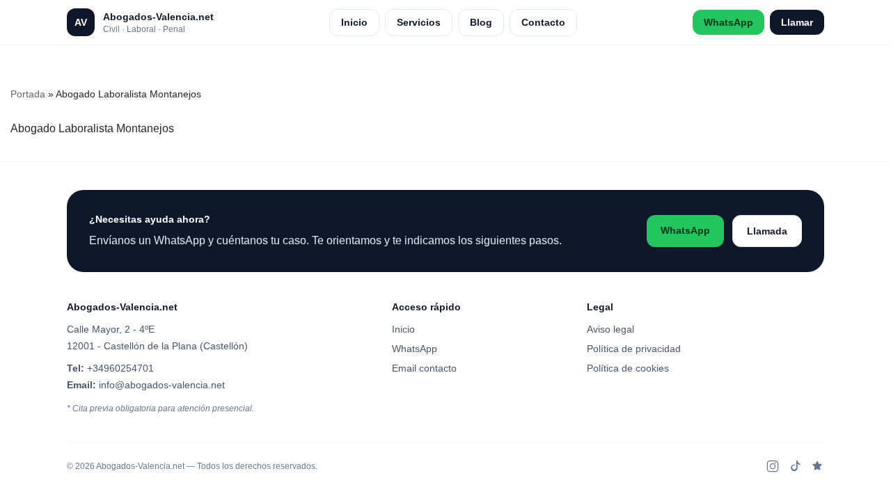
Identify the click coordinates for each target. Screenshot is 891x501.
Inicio (354, 22)
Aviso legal (610, 329)
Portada (27, 94)
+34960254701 (120, 368)
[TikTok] (795, 466)
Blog (481, 22)
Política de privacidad (634, 348)
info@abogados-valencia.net (162, 384)
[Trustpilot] (817, 466)
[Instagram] (773, 466)
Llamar (797, 22)
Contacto (543, 22)
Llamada (767, 231)
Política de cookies (628, 368)
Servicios (419, 22)
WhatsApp (728, 22)
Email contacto (424, 368)
